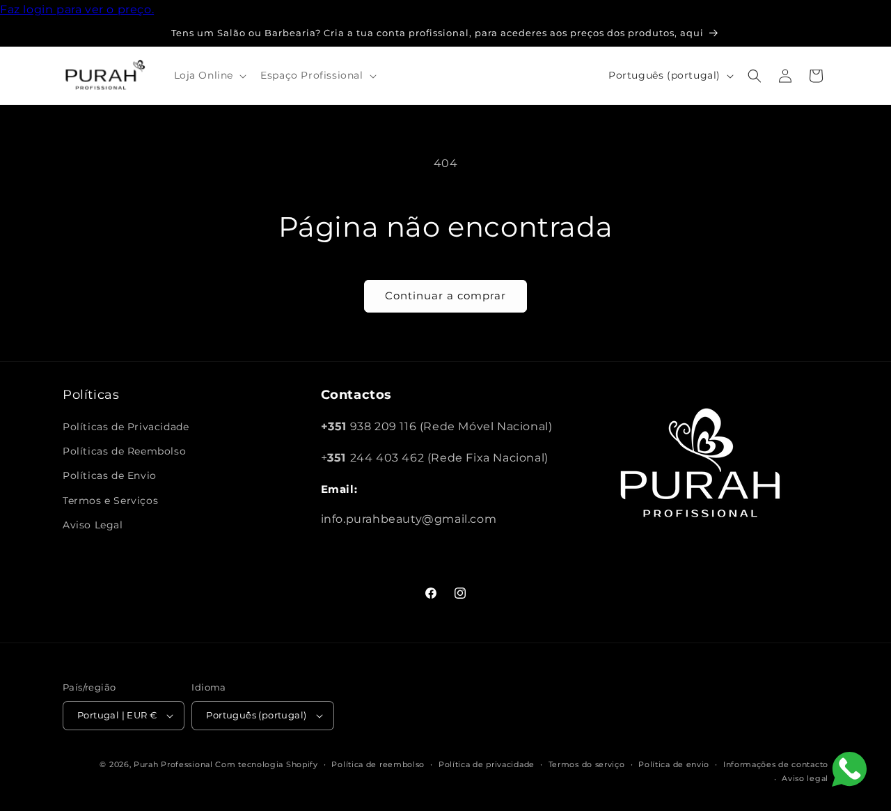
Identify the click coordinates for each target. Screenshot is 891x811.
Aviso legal (805, 778)
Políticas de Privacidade (126, 426)
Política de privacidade (487, 764)
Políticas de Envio (110, 475)
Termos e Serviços (110, 500)
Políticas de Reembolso (124, 451)
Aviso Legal (93, 525)
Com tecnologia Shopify (266, 764)
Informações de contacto (775, 764)
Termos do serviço (587, 764)
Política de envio (673, 764)
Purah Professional (173, 764)
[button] (209, 75)
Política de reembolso (378, 764)
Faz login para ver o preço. (77, 9)
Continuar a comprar (445, 295)
